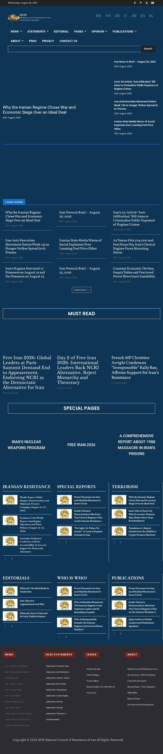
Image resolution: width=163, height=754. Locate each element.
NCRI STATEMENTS (59, 654)
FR (108, 16)
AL (151, 16)
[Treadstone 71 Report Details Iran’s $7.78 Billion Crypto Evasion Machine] (119, 531)
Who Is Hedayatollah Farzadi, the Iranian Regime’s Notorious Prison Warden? (88, 624)
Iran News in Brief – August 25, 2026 (79, 270)
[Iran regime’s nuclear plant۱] (26, 445)
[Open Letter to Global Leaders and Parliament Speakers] (119, 622)
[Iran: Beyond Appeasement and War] (10, 603)
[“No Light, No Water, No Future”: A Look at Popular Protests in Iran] (64, 531)
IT (125, 16)
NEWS (9, 654)
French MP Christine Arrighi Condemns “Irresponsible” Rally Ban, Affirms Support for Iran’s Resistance (135, 368)
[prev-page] (5, 559)
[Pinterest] (140, 3)
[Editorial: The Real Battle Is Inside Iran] (10, 591)
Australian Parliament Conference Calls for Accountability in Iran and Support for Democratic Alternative (33, 545)
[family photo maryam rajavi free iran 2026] (81, 445)
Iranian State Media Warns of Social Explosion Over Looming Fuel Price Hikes (134, 125)
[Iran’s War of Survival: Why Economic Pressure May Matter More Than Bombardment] (119, 513)
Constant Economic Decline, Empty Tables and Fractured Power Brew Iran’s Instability (134, 272)
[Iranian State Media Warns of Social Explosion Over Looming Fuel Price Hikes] (97, 127)
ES (143, 16)
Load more (80, 289)
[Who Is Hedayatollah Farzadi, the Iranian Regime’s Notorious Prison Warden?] (64, 622)
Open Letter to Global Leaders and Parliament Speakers (141, 623)
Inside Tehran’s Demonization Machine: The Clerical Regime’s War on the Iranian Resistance (88, 516)
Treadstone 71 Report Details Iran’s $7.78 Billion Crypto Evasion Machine (142, 532)
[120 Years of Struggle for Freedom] (81, 172)
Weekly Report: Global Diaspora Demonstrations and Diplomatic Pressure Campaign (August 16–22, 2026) (34, 504)
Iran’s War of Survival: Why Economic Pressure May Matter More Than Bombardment (142, 516)
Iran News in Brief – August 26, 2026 (135, 61)
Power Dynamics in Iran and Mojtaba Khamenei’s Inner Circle (87, 501)
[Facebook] (134, 3)
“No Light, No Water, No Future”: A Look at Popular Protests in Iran (88, 532)
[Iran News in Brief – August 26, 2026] (97, 67)
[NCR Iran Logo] (30, 17)
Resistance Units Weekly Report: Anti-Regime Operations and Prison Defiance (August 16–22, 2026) (32, 524)
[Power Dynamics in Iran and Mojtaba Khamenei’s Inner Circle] (64, 500)
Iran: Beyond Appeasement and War (32, 602)
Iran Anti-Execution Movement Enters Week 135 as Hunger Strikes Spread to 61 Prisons (136, 105)
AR (134, 16)
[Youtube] (152, 3)
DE (117, 16)
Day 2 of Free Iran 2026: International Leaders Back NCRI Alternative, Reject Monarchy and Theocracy (78, 370)
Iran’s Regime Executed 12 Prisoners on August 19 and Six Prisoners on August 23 (25, 272)
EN (98, 16)
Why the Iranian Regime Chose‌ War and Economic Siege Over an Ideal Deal (39, 110)
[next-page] (11, 559)
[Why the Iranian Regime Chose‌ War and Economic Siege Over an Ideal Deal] (41, 81)
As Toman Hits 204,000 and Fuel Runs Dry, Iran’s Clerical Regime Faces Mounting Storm (134, 246)
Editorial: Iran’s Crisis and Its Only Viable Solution (34, 615)
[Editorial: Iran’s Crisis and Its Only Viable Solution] (10, 616)
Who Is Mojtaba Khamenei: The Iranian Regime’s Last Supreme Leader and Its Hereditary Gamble (88, 607)
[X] (146, 3)
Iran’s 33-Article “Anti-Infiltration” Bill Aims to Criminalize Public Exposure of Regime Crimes (136, 85)
